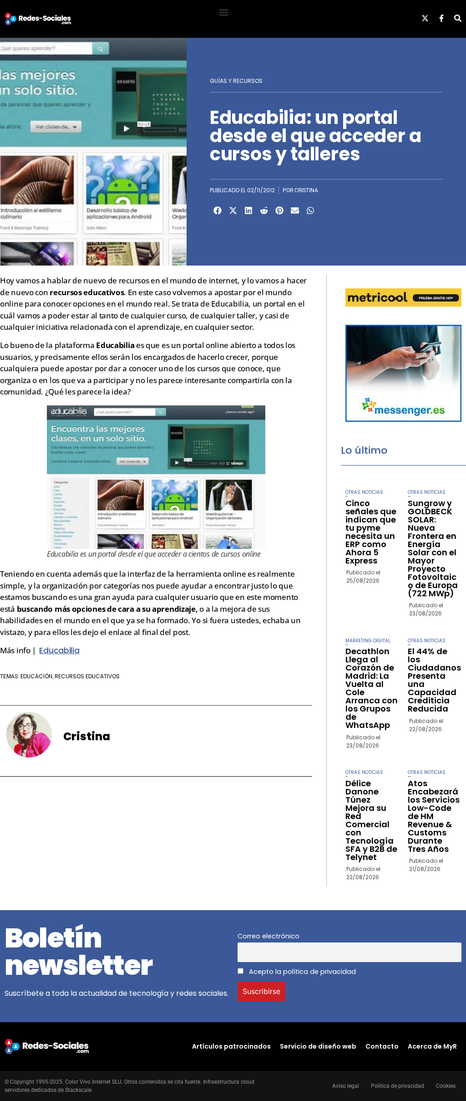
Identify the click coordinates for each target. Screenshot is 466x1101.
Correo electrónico (268, 936)
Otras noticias (364, 492)
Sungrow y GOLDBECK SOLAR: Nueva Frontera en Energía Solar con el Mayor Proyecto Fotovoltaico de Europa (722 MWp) (433, 548)
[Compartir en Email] (295, 210)
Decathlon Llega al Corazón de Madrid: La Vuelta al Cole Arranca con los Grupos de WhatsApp (371, 688)
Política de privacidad (397, 1086)
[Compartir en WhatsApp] (310, 210)
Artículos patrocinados (231, 1046)
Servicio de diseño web (318, 1046)
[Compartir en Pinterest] (279, 210)
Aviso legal (345, 1086)
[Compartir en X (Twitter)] (233, 210)
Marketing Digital (367, 640)
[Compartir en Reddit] (264, 210)
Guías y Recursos (236, 81)
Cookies (446, 1086)
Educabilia (59, 650)
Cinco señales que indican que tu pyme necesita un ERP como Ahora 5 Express (370, 531)
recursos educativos (87, 676)
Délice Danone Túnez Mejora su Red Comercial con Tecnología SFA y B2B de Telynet (371, 820)
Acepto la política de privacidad (301, 971)
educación (36, 676)
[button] (223, 12)
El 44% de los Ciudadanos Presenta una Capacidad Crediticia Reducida (434, 679)
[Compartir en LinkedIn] (248, 210)
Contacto (382, 1046)
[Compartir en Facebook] (217, 210)
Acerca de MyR (432, 1046)
